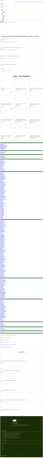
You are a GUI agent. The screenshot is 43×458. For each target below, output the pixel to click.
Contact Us (2, 20)
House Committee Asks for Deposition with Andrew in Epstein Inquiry (9, 64)
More (1, 14)
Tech (3, 19)
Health (3, 15)
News (3, 17)
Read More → (12, 92)
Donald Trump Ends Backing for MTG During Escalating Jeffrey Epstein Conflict (10, 409)
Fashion (2, 13)
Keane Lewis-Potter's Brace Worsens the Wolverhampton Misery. (8, 380)
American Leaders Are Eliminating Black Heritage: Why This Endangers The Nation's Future (11, 47)
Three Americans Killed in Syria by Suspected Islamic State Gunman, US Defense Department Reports (36, 89)
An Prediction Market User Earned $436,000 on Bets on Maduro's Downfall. (20, 36)
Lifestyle (3, 16)
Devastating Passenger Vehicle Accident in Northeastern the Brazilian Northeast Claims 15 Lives (7, 104)
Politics (3, 18)
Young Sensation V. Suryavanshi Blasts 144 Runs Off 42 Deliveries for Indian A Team (6, 337)
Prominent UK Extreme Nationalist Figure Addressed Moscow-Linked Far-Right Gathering (35, 104)
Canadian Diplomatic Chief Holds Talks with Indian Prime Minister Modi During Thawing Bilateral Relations (8, 344)
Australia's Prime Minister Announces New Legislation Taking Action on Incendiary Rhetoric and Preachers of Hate (35, 136)
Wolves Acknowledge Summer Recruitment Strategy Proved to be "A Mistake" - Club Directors (6, 136)
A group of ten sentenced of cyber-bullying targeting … (6, 70)
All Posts (2, 9)
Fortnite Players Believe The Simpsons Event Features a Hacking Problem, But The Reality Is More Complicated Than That (21, 120)
